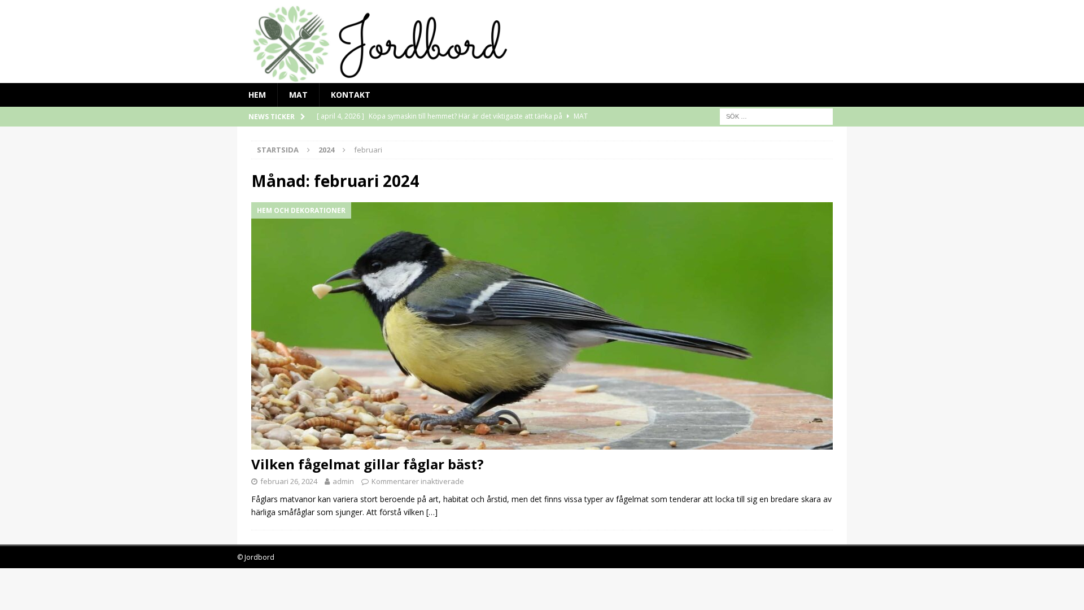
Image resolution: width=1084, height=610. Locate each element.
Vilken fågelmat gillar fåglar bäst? (367, 464)
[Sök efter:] (776, 115)
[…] (432, 512)
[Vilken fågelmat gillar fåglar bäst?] (542, 326)
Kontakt (350, 94)
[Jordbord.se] (542, 76)
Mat (298, 94)
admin (343, 481)
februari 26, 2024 (288, 481)
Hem (257, 94)
